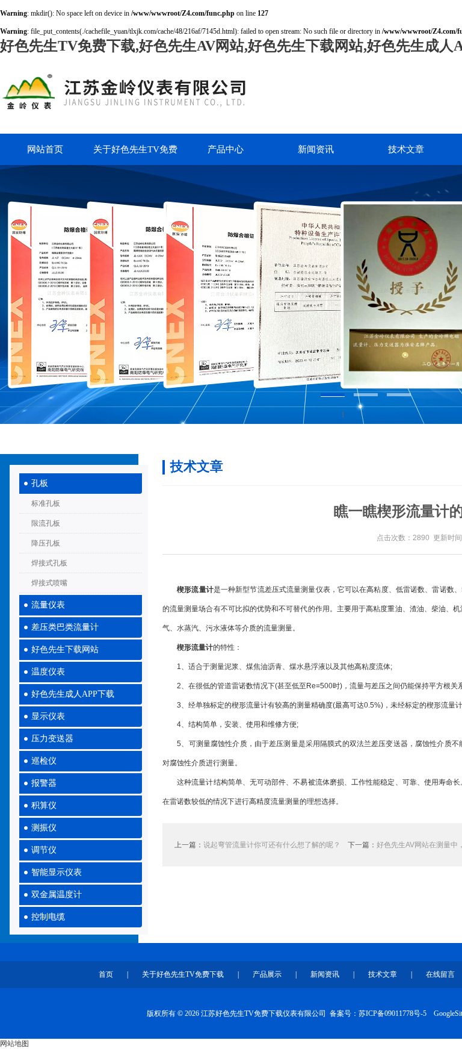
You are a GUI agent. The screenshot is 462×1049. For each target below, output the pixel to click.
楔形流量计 (195, 647)
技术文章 (406, 149)
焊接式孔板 (49, 563)
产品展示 (267, 974)
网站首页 (45, 149)
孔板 (39, 483)
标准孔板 (45, 503)
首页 (106, 974)
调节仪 (44, 849)
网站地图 (14, 1043)
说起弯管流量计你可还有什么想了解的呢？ (271, 845)
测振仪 (44, 827)
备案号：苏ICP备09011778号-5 (378, 1013)
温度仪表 (48, 671)
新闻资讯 (316, 149)
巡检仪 (44, 760)
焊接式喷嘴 (49, 583)
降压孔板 (45, 543)
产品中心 (226, 149)
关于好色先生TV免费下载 (135, 155)
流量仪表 (48, 604)
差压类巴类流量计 (65, 627)
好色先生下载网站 (65, 649)
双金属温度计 (56, 894)
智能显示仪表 (56, 872)
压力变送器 (52, 738)
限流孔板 (45, 523)
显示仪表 (48, 716)
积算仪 (44, 805)
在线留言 (440, 974)
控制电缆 (48, 916)
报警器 (44, 783)
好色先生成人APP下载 (72, 694)
